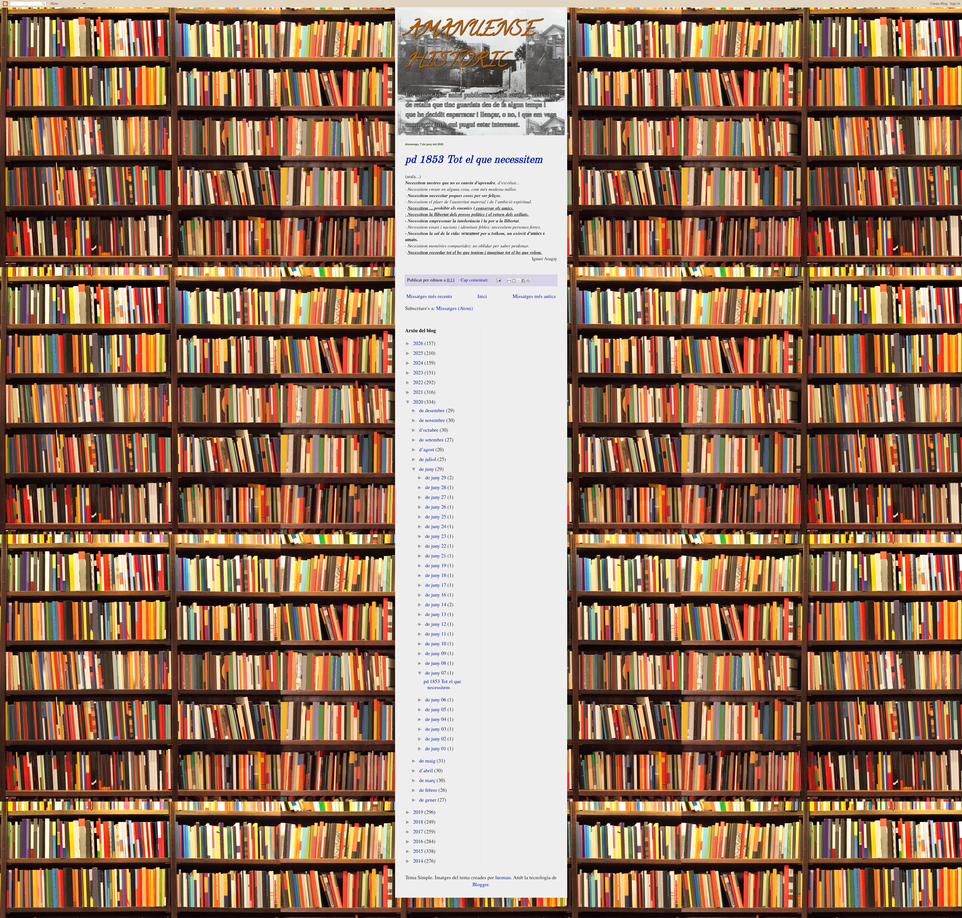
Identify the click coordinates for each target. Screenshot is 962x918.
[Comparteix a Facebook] (523, 280)
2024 (418, 362)
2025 (418, 353)
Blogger (480, 884)
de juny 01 (436, 748)
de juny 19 (436, 565)
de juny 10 (436, 643)
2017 (418, 831)
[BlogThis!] (513, 280)
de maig (428, 760)
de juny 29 (436, 477)
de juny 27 (436, 497)
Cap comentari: (475, 280)
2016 (418, 841)
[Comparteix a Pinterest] (528, 280)
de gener (428, 799)
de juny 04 (436, 719)
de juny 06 (436, 699)
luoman (503, 877)
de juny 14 (436, 604)
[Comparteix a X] (518, 280)
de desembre (432, 410)
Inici (482, 296)
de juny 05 (436, 709)
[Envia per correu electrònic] (509, 280)
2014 (418, 860)
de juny (427, 469)
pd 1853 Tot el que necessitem (473, 160)
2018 (418, 821)
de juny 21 (436, 555)
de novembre (432, 420)
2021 (418, 392)
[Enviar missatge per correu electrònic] (498, 280)
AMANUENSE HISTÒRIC (470, 47)
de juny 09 (436, 653)
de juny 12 (436, 624)
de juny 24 (436, 526)
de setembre (432, 439)
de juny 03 (436, 728)
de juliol (428, 459)
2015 (418, 851)
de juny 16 (436, 594)
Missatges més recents (429, 296)
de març (428, 780)
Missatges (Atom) (454, 308)
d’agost (427, 449)
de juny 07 (436, 672)
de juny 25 (436, 516)
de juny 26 (436, 506)
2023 (418, 372)
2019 (418, 812)
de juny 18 (436, 575)
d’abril (426, 770)
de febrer (428, 790)
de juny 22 (436, 545)
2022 (418, 382)
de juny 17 (436, 584)
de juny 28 (436, 487)
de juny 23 (436, 536)
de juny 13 (436, 614)
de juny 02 (436, 738)
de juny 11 (436, 633)
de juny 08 (436, 663)
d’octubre (429, 429)
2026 (418, 343)
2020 (418, 401)
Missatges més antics (534, 296)
